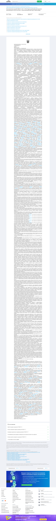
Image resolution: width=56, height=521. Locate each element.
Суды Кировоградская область (24, 6)
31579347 (21, 140)
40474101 (38, 128)
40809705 (21, 145)
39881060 (18, 63)
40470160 (33, 147)
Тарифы (14, 490)
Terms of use (3, 506)
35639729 (39, 136)
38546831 (33, 123)
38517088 (23, 123)
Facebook (2, 490)
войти (45, 1)
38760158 (32, 132)
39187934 (38, 124)
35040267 (34, 121)
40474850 (28, 129)
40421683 (38, 142)
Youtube (2, 493)
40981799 (40, 134)
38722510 (40, 140)
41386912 (38, 139)
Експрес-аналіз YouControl (29, 500)
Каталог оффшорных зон (16, 510)
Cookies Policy (3, 509)
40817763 (15, 138)
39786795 (21, 127)
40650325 (32, 135)
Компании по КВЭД (15, 507)
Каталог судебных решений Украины (14, 6)
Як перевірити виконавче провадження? (29, 509)
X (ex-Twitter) (3, 496)
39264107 (30, 125)
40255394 (27, 142)
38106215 (38, 122)
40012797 (20, 143)
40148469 (21, 131)
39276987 (34, 133)
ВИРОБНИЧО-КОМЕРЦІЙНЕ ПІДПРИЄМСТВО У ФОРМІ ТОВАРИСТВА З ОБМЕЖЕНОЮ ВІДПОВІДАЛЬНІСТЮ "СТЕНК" (23, 19)
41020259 (17, 134)
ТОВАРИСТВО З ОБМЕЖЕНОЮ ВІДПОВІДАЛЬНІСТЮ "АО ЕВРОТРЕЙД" (17, 31)
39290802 (25, 126)
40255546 (15, 128)
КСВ (13, 502)
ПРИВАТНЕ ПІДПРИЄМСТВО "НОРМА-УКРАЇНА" (14, 27)
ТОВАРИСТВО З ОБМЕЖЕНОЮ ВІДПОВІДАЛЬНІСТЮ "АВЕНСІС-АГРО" (17, 26)
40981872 (28, 134)
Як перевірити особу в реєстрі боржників (29, 513)
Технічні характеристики (5, 510)
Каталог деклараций (16, 514)
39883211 (15, 132)
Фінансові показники (28, 496)
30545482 (39, 138)
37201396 (28, 122)
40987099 (31, 140)
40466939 (28, 128)
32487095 (16, 147)
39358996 (34, 126)
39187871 (29, 124)
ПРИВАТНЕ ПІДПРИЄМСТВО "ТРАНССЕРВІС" (13, 24)
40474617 (19, 129)
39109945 (31, 63)
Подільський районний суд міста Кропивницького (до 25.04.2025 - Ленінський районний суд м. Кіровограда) (21, 7)
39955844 (30, 143)
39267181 (40, 125)
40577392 (40, 129)
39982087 (38, 144)
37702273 (24, 133)
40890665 (31, 145)
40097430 (15, 136)
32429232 (21, 139)
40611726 (21, 144)
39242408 (21, 125)
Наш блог (14, 500)
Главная (7, 6)
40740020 (34, 146)
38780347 (17, 124)
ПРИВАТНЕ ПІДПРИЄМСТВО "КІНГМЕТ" (12, 20)
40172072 (24, 146)
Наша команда (15, 493)
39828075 (32, 127)
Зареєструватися (43, 519)
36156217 (15, 122)
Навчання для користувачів (17, 499)
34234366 (32, 131)
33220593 (22, 137)
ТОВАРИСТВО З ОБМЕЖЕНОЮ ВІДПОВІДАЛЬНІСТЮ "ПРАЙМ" (16, 23)
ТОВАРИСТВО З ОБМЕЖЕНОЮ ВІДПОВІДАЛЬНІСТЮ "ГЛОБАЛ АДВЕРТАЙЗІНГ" (18, 30)
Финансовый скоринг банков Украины (29, 502)
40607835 (40, 143)
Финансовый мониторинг (29, 493)
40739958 (23, 135)
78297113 (17, 468)
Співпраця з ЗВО (15, 496)
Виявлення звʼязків (28, 499)
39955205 (15, 142)
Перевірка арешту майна (29, 510)
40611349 (23, 132)
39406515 (35, 62)
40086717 (15, 133)
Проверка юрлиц (27, 490)
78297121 (46, 468)
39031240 (15, 146)
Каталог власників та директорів (16, 512)
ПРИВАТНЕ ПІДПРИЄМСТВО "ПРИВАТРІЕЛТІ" (13, 458)
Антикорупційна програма (5, 512)
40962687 (28, 138)
